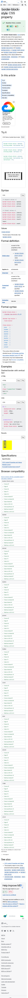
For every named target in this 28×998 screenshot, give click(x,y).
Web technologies (6, 979)
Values (4, 228)
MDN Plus (4, 949)
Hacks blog (4, 993)
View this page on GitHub (10, 904)
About (3, 938)
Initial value (5, 255)
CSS (18, 34)
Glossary (3, 990)
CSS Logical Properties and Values (14, 863)
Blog (2, 941)
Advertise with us (6, 947)
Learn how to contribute (9, 895)
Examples (5, 90)
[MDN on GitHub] (2, 931)
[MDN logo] (4, 923)
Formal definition (6, 85)
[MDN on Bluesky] (5, 931)
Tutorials (3, 987)
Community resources (7, 963)
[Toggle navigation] (25, 2)
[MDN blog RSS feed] (13, 931)
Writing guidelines (6, 965)
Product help (4, 952)
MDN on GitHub (5, 971)
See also (4, 98)
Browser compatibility (8, 95)
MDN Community (6, 960)
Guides (3, 984)
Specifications (6, 93)
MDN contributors (13, 901)
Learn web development (8, 982)
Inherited (5, 273)
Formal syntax (6, 88)
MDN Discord (5, 968)
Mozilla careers (5, 944)
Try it (3, 80)
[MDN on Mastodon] (11, 931)
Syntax (4, 83)
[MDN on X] (8, 931)
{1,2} (19, 314)
